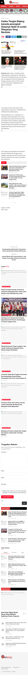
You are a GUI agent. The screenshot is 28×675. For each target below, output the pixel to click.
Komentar (4, 452)
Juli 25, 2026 (4, 408)
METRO (18, 6)
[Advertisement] (14, 228)
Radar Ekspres (7, 671)
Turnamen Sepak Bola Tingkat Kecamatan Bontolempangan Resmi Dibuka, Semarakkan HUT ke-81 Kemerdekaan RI (17, 194)
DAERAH (11, 6)
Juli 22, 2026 (4, 436)
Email (3, 477)
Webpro (14, 671)
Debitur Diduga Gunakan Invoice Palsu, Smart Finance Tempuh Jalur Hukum (17, 565)
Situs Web (3, 484)
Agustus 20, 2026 (13, 172)
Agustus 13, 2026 (13, 180)
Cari (2, 500)
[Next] (15, 203)
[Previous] (13, 203)
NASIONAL (4, 6)
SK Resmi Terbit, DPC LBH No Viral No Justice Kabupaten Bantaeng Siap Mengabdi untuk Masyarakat (13, 404)
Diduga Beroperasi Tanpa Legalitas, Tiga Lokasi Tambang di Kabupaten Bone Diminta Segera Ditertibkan (18, 186)
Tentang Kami (16, 667)
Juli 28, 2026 (12, 198)
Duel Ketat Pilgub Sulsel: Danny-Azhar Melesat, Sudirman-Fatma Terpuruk (16, 557)
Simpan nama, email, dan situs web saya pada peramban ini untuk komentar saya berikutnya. (14, 491)
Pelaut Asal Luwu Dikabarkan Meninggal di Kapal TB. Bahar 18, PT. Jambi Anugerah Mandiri (16, 573)
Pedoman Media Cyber (6, 667)
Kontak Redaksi (4, 668)
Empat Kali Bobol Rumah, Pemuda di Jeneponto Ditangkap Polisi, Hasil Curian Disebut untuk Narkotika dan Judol (17, 168)
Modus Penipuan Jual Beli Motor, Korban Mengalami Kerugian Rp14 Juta (17, 581)
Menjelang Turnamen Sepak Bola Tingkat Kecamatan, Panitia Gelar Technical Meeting (13, 433)
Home (2, 18)
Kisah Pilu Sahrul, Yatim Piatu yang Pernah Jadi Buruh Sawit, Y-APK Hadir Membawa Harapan (17, 540)
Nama (3, 470)
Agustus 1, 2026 (13, 189)
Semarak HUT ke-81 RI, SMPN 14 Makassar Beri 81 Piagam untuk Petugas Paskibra (16, 523)
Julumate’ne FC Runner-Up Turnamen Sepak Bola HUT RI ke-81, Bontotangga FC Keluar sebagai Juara (17, 177)
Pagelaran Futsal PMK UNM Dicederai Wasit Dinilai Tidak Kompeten (16, 644)
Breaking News (6, 286)
